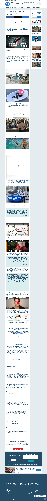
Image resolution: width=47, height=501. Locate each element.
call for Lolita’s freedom (16, 269)
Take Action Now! (17, 449)
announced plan (13, 420)
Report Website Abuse (16, 499)
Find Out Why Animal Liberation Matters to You (8, 484)
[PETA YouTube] (32, 22)
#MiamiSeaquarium (23, 346)
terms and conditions (27, 463)
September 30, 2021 (20, 359)
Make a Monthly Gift (30, 483)
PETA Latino (36, 491)
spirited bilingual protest (11, 293)
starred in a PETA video (13, 183)
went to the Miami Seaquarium (20, 63)
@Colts (18, 332)
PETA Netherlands (37, 484)
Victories (7, 485)
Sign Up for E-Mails (8, 489)
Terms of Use (11, 499)
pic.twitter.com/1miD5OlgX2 (19, 357)
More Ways (29, 493)
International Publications (7, 493)
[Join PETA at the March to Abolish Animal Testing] (36, 65)
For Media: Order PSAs (23, 484)
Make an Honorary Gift (30, 485)
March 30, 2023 (20, 334)
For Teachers (14, 485)
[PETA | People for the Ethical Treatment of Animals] (7, 4)
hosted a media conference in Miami (24, 183)
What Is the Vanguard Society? (30, 489)
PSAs (21, 483)
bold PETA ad (8, 311)
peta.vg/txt (34, 14)
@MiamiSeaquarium (22, 355)
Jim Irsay (19, 33)
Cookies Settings (22, 499)
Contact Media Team (23, 485)
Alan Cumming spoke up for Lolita (13, 253)
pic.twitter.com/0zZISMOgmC (20, 333)
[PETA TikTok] (37, 22)
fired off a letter (8, 136)
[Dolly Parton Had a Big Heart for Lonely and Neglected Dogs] (36, 49)
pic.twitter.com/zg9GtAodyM (22, 347)
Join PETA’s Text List (8, 490)
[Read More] (23, 470)
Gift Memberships (30, 492)
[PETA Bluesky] (38, 22)
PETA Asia (36, 489)
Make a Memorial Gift (30, 484)
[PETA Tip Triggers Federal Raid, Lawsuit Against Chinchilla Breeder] (36, 31)
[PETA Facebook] (36, 20)
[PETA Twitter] (38, 20)
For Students (14, 484)
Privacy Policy (7, 499)
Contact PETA (7, 491)
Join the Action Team (15, 483)
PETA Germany (37, 483)
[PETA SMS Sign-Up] (34, 22)
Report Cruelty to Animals (38, 0)
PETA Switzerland (37, 485)
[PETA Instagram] (40, 20)
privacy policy (28, 464)
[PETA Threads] (40, 22)
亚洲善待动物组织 (37, 490)
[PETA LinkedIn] (35, 22)
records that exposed (21, 384)
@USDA (16, 355)
